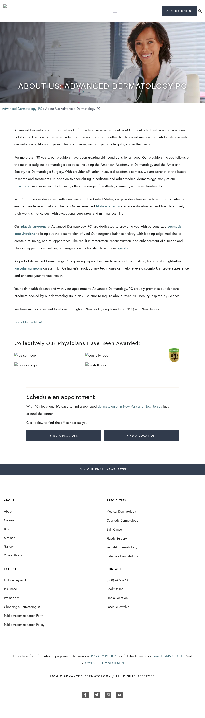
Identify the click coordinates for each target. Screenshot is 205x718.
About (9, 500)
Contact (114, 569)
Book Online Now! (28, 322)
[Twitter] (97, 695)
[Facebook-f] (85, 695)
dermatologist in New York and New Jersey (130, 406)
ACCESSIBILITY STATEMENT (105, 663)
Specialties (116, 500)
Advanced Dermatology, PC (22, 108)
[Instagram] (108, 695)
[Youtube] (119, 695)
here (155, 656)
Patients (11, 569)
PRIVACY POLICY (103, 656)
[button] (200, 11)
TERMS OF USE (172, 656)
